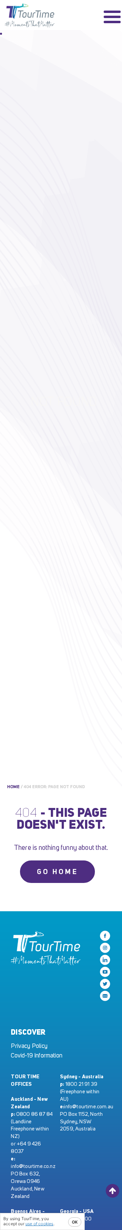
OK (75, 1222)
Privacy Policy (29, 1046)
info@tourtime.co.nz (33, 1166)
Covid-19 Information (36, 1055)
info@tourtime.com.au (88, 1106)
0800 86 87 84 (34, 1114)
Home (13, 786)
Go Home (57, 871)
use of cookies (39, 1223)
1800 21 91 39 (81, 1084)
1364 (30, 16)
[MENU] (112, 17)
